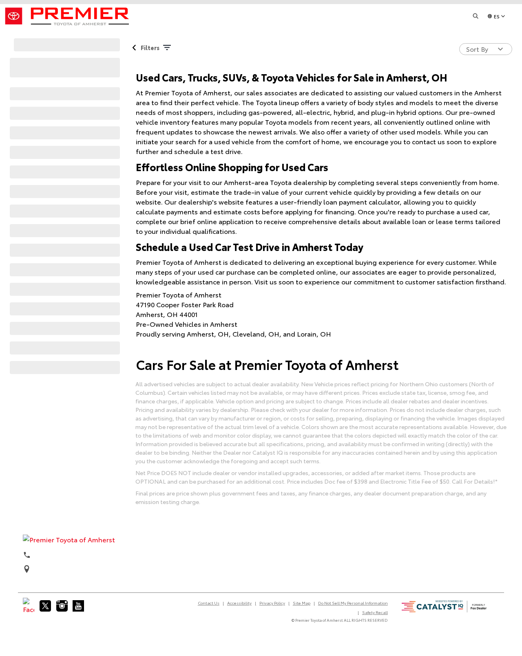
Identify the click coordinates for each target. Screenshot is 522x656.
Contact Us (208, 603)
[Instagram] (62, 606)
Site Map (301, 603)
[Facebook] (28, 606)
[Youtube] (78, 606)
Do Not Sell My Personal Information (353, 603)
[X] (45, 606)
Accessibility (239, 603)
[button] (475, 16)
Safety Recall (375, 612)
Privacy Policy (272, 603)
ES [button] (497, 16)
